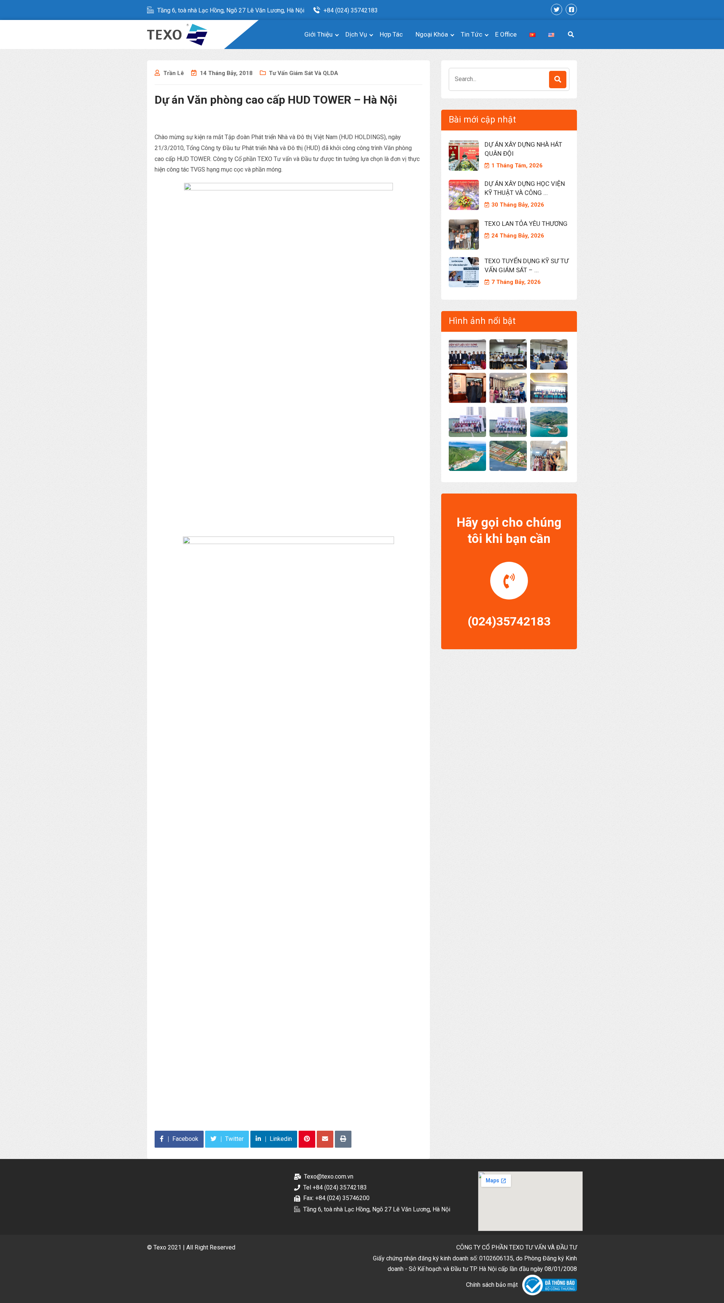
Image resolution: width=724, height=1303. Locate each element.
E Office (506, 34)
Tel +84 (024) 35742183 (335, 1187)
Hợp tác (391, 34)
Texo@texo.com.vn (328, 1176)
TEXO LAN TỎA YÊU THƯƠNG (526, 223)
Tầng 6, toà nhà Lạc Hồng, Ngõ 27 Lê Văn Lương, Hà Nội (230, 10)
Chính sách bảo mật (492, 1284)
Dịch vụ (356, 34)
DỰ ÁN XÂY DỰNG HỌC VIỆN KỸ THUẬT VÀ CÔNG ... (525, 188)
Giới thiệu (318, 34)
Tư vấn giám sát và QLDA (303, 73)
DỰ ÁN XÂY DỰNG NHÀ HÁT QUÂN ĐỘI (523, 149)
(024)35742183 (509, 621)
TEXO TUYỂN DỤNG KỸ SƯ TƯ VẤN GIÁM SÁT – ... (527, 265)
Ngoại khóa (432, 34)
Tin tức (471, 34)
